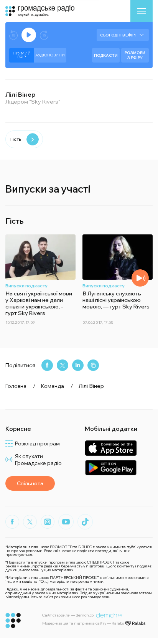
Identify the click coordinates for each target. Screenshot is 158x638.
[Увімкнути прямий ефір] (28, 35)
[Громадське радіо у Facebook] (12, 522)
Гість (15, 139)
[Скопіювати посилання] (93, 365)
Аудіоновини (50, 55)
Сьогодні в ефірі (118, 35)
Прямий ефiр (22, 55)
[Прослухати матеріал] (140, 278)
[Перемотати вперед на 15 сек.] (44, 35)
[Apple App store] (111, 448)
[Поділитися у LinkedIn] (78, 365)
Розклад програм (37, 443)
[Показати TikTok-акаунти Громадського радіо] (85, 521)
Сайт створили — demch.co (68, 615)
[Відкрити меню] (141, 11)
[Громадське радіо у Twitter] (30, 522)
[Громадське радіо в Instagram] (47, 522)
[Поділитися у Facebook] (47, 365)
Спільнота (30, 483)
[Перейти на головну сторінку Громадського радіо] (13, 620)
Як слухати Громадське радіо (38, 460)
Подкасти (106, 55)
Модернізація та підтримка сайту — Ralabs (83, 623)
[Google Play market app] (111, 467)
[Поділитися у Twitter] (62, 365)
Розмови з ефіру (135, 55)
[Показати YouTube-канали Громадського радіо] (66, 521)
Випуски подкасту (26, 286)
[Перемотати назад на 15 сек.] (13, 35)
